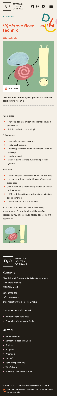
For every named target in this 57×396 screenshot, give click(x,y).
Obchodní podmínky (15, 362)
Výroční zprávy (13, 367)
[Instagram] (37, 6)
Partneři (9, 358)
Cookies (9, 345)
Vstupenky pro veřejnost (17, 316)
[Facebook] (32, 6)
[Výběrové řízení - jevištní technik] (28, 66)
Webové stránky (14, 389)
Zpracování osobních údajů (18, 341)
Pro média (10, 354)
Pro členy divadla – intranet (19, 371)
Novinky (10, 16)
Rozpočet (10, 349)
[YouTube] (43, 6)
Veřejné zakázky (13, 336)
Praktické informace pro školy (20, 321)
